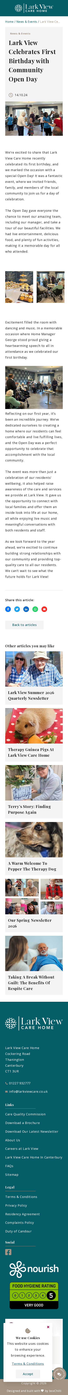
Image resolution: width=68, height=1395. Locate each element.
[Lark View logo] (34, 8)
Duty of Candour (18, 1231)
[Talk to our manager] (59, 1374)
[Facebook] (8, 1254)
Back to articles (24, 625)
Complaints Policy (19, 1222)
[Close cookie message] (48, 1327)
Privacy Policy (16, 1205)
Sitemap (11, 1174)
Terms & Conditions (21, 1197)
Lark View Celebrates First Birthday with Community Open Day (50, 22)
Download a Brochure (22, 1123)
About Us (12, 1140)
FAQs (9, 1166)
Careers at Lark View (21, 1149)
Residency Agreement (22, 1214)
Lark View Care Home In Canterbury (33, 1157)
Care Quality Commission (25, 1114)
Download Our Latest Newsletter (31, 1131)
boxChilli (55, 1391)
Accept (28, 1374)
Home (9, 22)
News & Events (26, 22)
